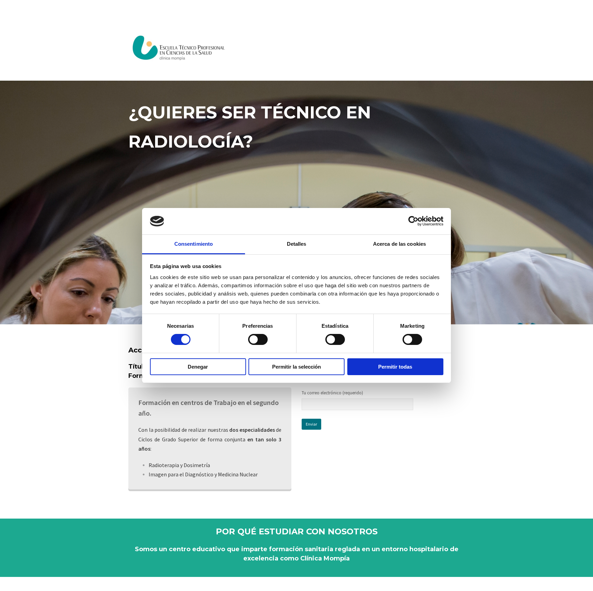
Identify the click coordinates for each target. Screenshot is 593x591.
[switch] (258, 339)
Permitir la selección (296, 367)
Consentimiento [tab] (193, 244)
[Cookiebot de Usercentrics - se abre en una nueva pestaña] (413, 221)
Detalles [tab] (296, 244)
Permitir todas (395, 367)
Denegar (198, 367)
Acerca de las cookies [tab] (399, 244)
